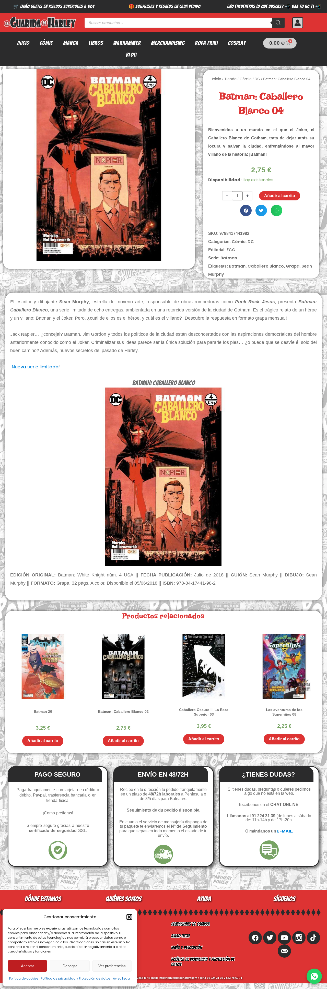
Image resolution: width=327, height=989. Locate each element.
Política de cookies (23, 978)
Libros (96, 43)
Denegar (70, 966)
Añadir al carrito (279, 196)
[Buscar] (278, 23)
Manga (70, 43)
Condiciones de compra (190, 924)
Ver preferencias (112, 966)
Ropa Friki (206, 43)
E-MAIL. (285, 831)
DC (257, 78)
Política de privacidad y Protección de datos (75, 978)
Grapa (292, 266)
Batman (228, 258)
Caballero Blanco (266, 266)
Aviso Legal (122, 978)
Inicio (23, 43)
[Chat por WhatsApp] (314, 976)
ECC (231, 250)
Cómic (46, 43)
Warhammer (127, 43)
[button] (129, 917)
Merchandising (168, 43)
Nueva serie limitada (35, 367)
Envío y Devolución (186, 947)
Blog (131, 55)
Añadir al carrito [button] (42, 741)
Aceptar (27, 966)
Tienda (230, 78)
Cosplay (237, 43)
